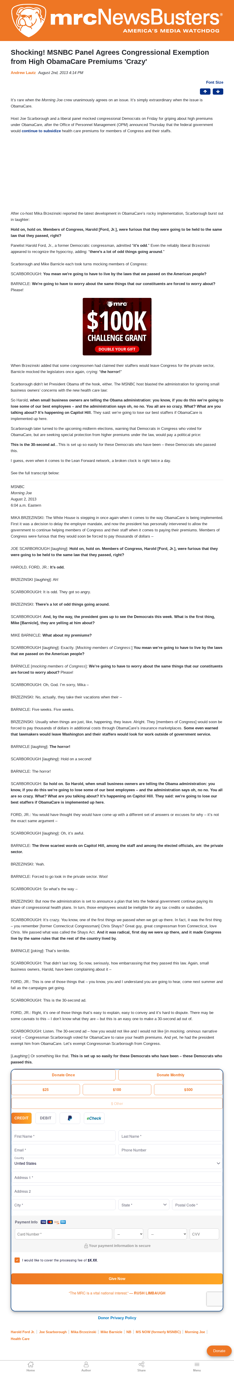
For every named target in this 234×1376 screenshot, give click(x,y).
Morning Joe (195, 1332)
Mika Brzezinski (83, 1332)
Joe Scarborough (53, 1332)
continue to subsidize (41, 131)
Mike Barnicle (111, 1332)
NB (128, 1332)
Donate (219, 1351)
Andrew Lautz (23, 73)
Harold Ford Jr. (23, 1332)
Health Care (20, 1339)
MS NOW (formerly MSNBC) (158, 1332)
